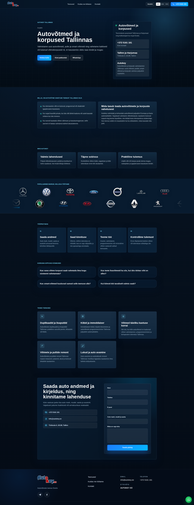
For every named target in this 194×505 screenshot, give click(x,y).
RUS (167, 4)
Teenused (70, 4)
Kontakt (97, 4)
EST (158, 4)
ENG (162, 4)
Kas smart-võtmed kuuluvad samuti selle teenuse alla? (65, 284)
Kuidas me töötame (84, 4)
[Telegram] (40, 494)
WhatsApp (77, 58)
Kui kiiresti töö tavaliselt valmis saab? (118, 284)
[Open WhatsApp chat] (189, 499)
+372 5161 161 (54, 412)
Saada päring (127, 447)
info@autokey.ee (55, 419)
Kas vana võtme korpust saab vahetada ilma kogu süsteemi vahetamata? (63, 272)
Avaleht (150, 4)
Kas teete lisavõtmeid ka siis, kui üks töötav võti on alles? (124, 272)
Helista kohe (44, 58)
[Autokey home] (13, 4)
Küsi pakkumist (61, 58)
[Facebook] (47, 494)
